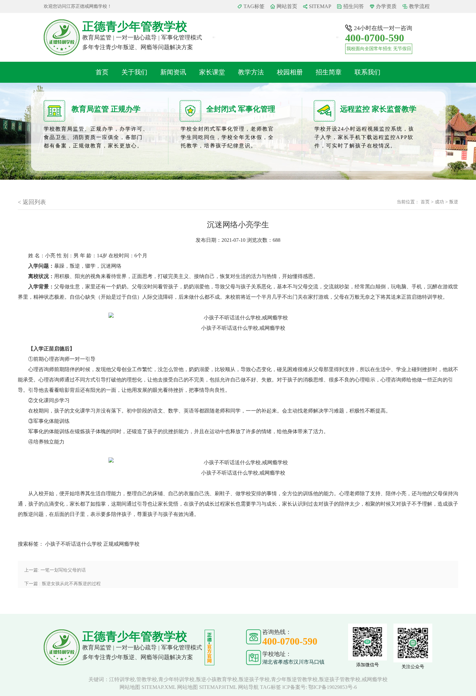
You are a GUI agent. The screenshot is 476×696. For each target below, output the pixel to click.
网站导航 (248, 687)
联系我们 (367, 72)
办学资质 (386, 6)
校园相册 (290, 72)
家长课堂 (212, 72)
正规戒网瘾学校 (121, 544)
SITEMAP (320, 6)
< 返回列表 (32, 202)
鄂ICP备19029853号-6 (332, 687)
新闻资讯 (173, 72)
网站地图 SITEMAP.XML (147, 687)
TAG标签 (254, 6)
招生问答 (353, 6)
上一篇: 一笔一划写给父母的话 (55, 570)
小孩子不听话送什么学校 (73, 544)
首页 (102, 72)
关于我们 (134, 72)
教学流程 (419, 6)
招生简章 (329, 72)
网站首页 (287, 6)
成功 (439, 201)
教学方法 (251, 72)
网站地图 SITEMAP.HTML (207, 687)
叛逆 (453, 201)
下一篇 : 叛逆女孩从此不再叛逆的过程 (62, 583)
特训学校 (432, 297)
